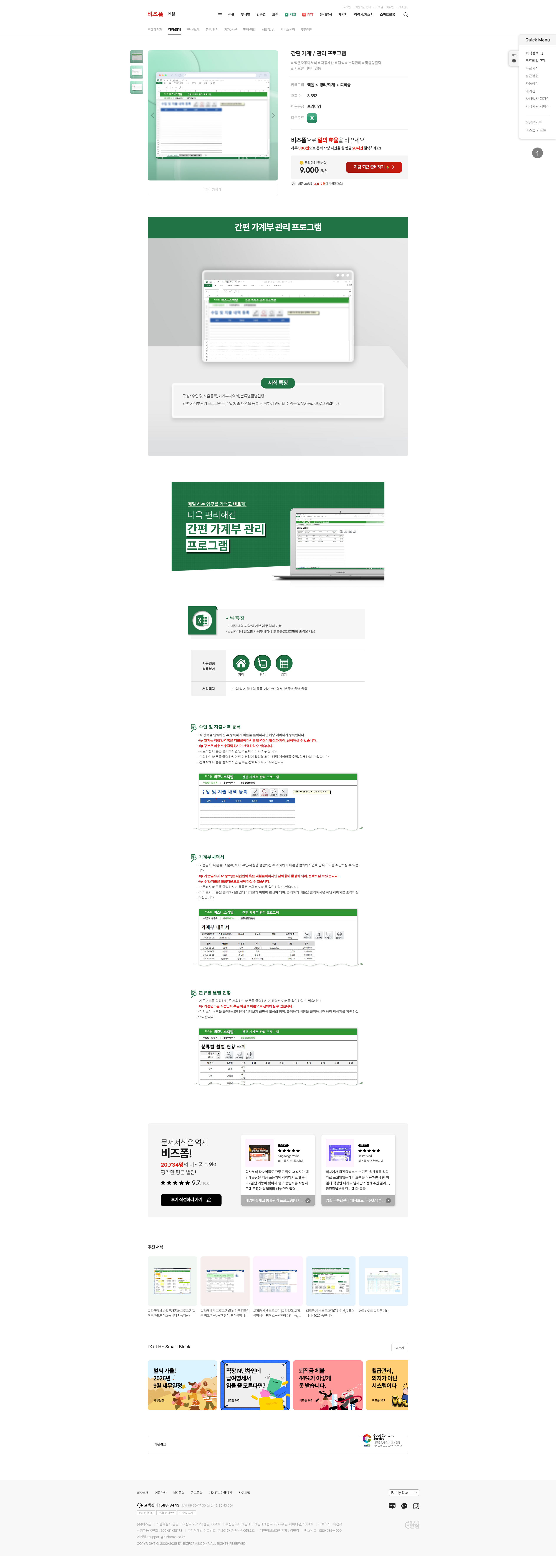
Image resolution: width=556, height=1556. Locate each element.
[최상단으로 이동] (537, 153)
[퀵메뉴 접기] (514, 58)
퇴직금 (345, 84)
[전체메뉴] (220, 14)
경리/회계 (326, 84)
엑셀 (310, 84)
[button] (136, 56)
